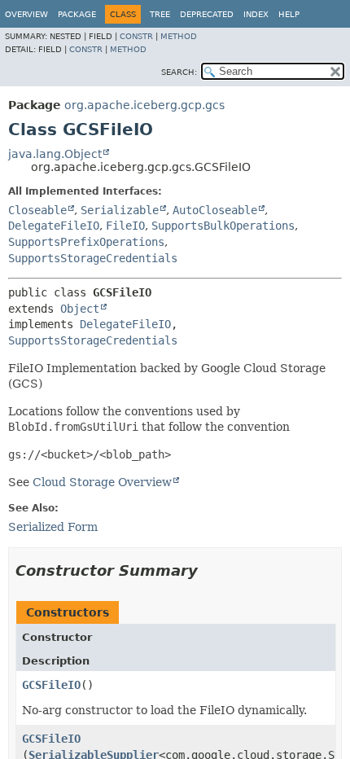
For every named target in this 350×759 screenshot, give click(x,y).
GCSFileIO (51, 684)
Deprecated (207, 14)
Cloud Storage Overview (102, 482)
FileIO (125, 225)
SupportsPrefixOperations (86, 241)
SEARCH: (179, 72)
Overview (26, 14)
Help (289, 14)
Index (256, 14)
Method (178, 36)
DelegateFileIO (53, 225)
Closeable (37, 210)
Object (79, 308)
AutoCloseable (215, 210)
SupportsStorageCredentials (92, 258)
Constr (136, 36)
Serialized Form (53, 526)
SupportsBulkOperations (223, 225)
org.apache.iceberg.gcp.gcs (144, 105)
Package (77, 14)
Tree (160, 14)
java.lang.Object (55, 153)
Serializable (120, 210)
